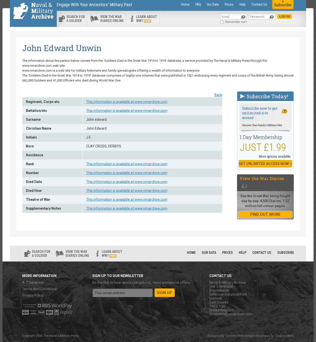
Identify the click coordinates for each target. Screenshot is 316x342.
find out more (265, 214)
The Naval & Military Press (61, 336)
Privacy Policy (32, 295)
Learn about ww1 (146, 19)
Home (185, 4)
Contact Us (259, 4)
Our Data (213, 4)
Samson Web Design (239, 336)
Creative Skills (284, 336)
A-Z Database (33, 282)
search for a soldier (75, 19)
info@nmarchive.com (235, 314)
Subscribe (285, 253)
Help (242, 4)
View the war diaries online (112, 19)
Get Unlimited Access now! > (265, 164)
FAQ (198, 4)
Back (218, 95)
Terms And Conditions (39, 289)
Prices (229, 4)
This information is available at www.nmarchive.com (126, 102)
